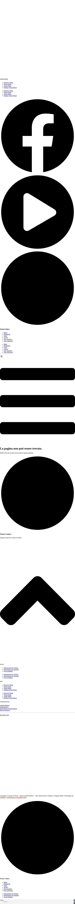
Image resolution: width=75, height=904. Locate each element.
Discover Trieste (8, 82)
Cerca (1, 900)
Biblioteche (7, 334)
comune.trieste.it (4, 705)
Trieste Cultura (5, 329)
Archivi (6, 337)
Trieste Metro (7, 86)
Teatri (5, 336)
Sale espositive (8, 339)
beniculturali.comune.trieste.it (8, 708)
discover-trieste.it (5, 710)
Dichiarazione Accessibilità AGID (16, 797)
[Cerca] (74, 901)
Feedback (3, 797)
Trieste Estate (7, 84)
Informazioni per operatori (11, 669)
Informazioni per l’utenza (11, 668)
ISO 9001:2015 (4, 715)
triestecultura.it (4, 707)
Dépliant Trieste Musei (10, 87)
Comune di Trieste (4, 79)
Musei (5, 332)
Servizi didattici (8, 671)
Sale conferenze (8, 341)
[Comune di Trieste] (37, 75)
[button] (1, 356)
